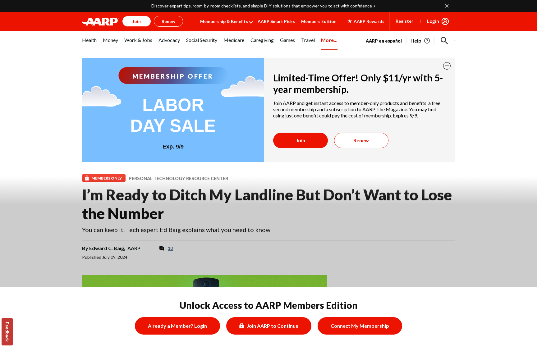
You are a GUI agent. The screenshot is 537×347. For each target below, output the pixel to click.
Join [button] (136, 21)
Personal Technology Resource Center (178, 178)
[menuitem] (89, 43)
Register (404, 21)
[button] (444, 41)
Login (433, 21)
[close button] (447, 66)
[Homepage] (100, 21)
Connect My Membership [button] (360, 326)
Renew (361, 140)
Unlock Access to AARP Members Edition (269, 305)
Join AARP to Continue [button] (272, 326)
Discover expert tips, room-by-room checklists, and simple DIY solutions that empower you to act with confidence (261, 5)
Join (300, 140)
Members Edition (319, 21)
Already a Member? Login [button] (177, 326)
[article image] (421, 40)
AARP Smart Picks (276, 21)
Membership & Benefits (224, 21)
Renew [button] (168, 21)
